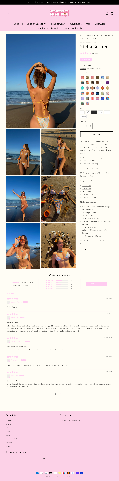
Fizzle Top (86, 188)
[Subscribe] (43, 458)
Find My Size (86, 59)
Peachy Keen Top (89, 197)
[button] (8, 13)
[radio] (82, 77)
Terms (8, 431)
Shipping (83, 69)
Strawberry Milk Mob (56, 477)
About (8, 446)
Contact (8, 435)
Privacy (8, 428)
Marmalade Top (88, 194)
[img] (12, 298)
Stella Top (86, 185)
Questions (9, 442)
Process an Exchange (13, 439)
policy (100, 240)
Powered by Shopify (68, 477)
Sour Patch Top (88, 191)
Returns (8, 424)
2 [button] (58, 394)
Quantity (83, 122)
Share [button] (85, 249)
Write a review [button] (96, 284)
